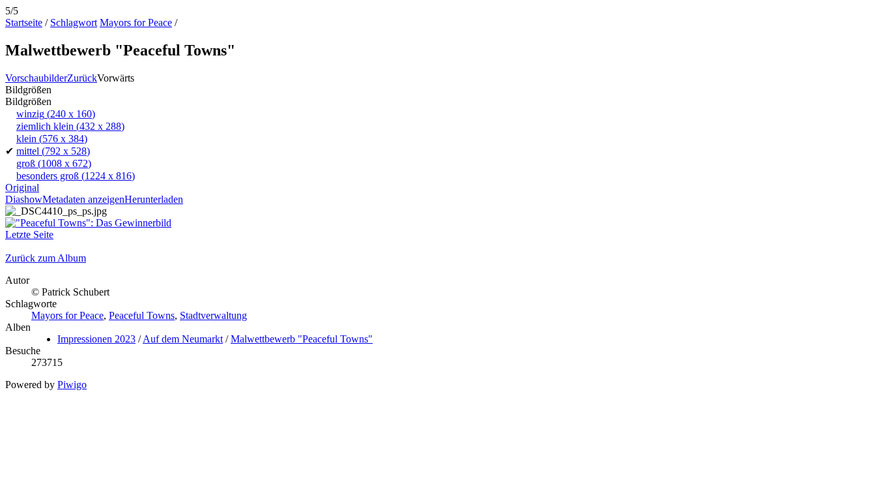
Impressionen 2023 (96, 338)
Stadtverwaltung (213, 315)
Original (22, 187)
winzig (55, 113)
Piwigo (72, 384)
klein (51, 138)
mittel (53, 151)
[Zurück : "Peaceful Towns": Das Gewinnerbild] (88, 222)
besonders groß (75, 175)
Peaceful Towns (142, 315)
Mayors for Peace (136, 22)
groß (53, 163)
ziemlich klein (70, 126)
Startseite (23, 22)
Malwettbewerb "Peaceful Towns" (302, 338)
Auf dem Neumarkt (183, 338)
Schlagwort (73, 22)
